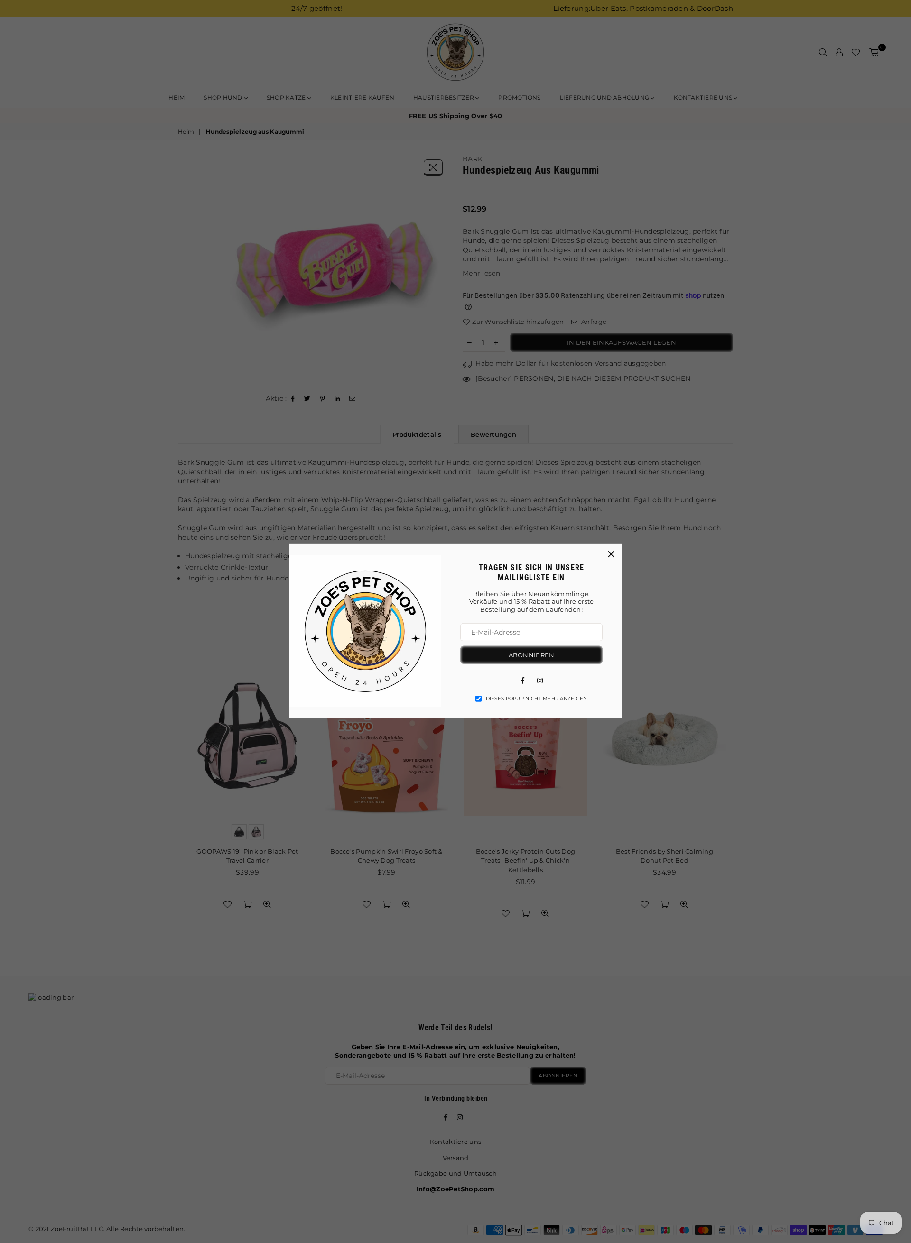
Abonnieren (532, 654)
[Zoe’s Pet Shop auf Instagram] (540, 679)
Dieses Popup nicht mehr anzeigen (536, 698)
